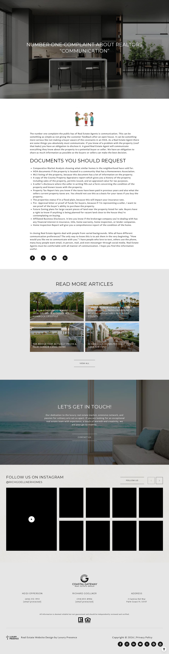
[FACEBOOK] (120, 644)
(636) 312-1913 (32, 599)
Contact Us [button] (84, 437)
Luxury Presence (67, 637)
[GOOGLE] (153, 644)
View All (84, 363)
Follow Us (132, 480)
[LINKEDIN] (133, 644)
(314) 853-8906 (84, 599)
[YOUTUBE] (140, 644)
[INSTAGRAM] (126, 644)
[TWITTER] (147, 644)
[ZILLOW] (160, 644)
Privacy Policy (144, 637)
